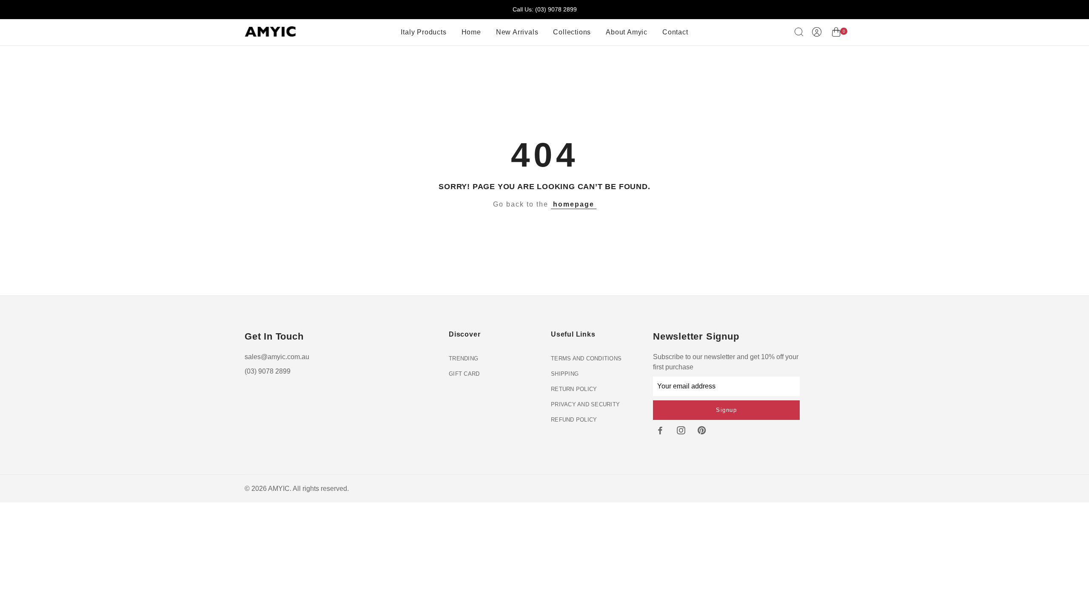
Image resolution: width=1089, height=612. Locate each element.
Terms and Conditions (586, 358)
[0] (836, 33)
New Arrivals (517, 32)
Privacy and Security (585, 404)
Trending (463, 358)
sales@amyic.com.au (277, 356)
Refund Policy (574, 419)
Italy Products (423, 32)
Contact (675, 32)
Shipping (565, 374)
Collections (572, 32)
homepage (573, 204)
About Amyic (626, 32)
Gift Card (464, 374)
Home (471, 32)
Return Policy (574, 389)
